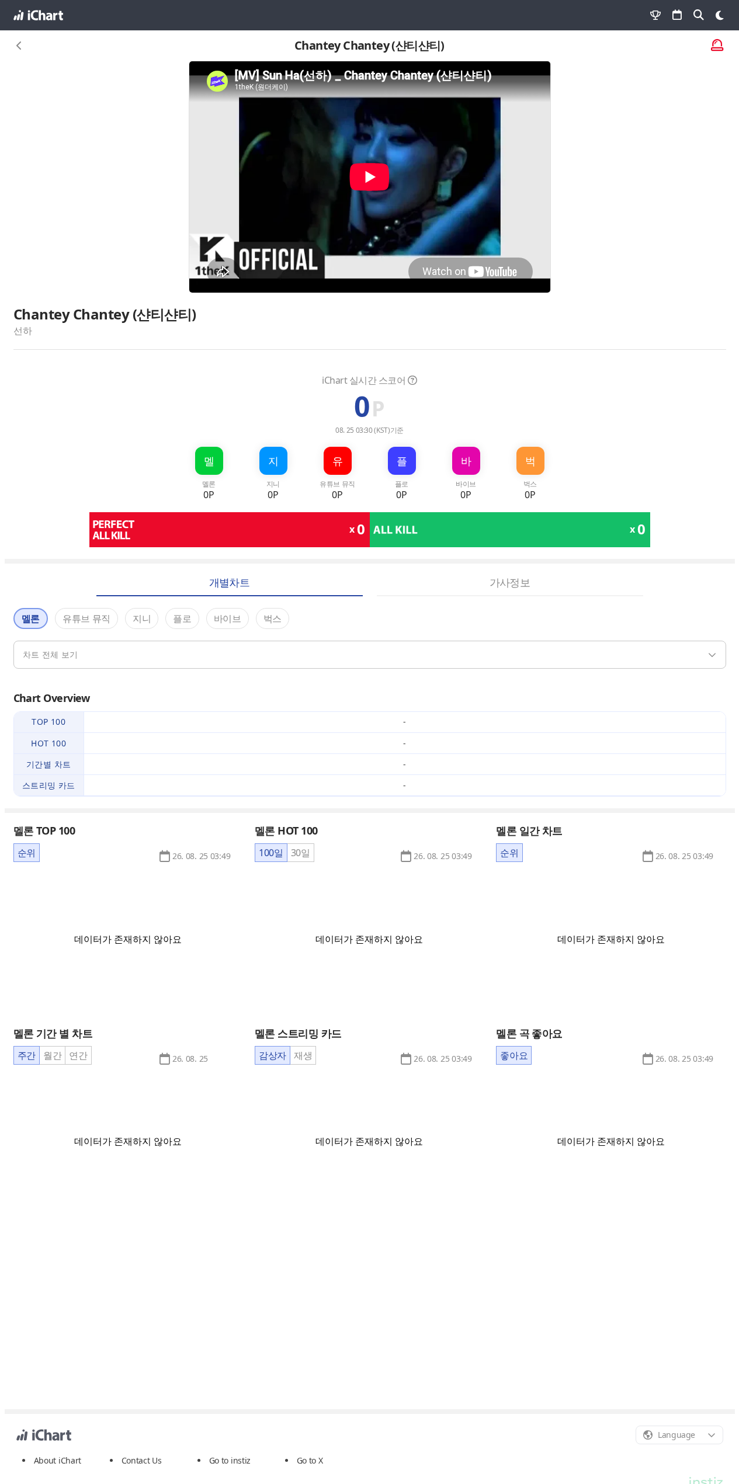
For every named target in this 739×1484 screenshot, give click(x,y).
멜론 (31, 618)
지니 (142, 618)
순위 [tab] (27, 852)
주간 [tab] (27, 1055)
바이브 (227, 618)
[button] (201, 856)
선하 (22, 330)
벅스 (272, 618)
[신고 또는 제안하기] (717, 46)
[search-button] (698, 15)
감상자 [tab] (272, 1055)
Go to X (310, 1460)
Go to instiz (230, 1460)
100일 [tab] (271, 852)
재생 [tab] (303, 1055)
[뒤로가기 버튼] (19, 46)
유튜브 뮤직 (86, 618)
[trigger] (369, 655)
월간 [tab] (52, 1055)
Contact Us (142, 1460)
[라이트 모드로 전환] (719, 15)
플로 (182, 618)
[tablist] (26, 852)
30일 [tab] (300, 852)
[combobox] (679, 1435)
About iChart (58, 1460)
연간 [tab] (78, 1055)
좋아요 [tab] (514, 1055)
